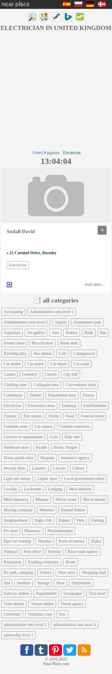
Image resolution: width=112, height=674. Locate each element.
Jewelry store (14, 468)
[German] (90, 5)
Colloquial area (46, 384)
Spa (7, 583)
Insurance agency (75, 458)
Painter (64, 520)
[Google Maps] (44, 16)
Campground (84, 353)
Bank (88, 332)
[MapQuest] (80, 16)
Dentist (35, 395)
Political (10, 551)
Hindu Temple (65, 447)
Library (78, 468)
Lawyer (59, 468)
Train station (14, 604)
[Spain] (67, 5)
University (12, 614)
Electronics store (41, 405)
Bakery (72, 332)
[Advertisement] (56, 90)
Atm (55, 332)
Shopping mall (94, 572)
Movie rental (65, 499)
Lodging (55, 489)
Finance (10, 416)
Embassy (69, 405)
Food (70, 416)
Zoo (62, 614)
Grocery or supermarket (23, 437)
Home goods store (19, 458)
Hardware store (16, 447)
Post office (32, 551)
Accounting (13, 311)
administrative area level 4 (74, 624)
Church (51, 374)
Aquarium (12, 332)
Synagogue (72, 593)
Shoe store (66, 572)
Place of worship (17, 541)
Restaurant (12, 562)
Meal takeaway (16, 499)
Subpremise (81, 583)
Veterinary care (40, 614)
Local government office (84, 478)
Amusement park (87, 322)
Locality (10, 489)
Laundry (39, 468)
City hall (71, 374)
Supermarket (46, 593)
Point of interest (71, 541)
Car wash (81, 364)
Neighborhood (16, 520)
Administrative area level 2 (26, 322)
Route (71, 562)
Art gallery (36, 332)
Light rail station (17, 478)
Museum (47, 510)
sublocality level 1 (18, 635)
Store (60, 583)
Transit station (42, 604)
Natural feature (73, 510)
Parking (97, 520)
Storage (43, 583)
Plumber (45, 541)
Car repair (58, 364)
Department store (62, 395)
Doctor (88, 395)
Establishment (94, 405)
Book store (69, 343)
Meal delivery (80, 489)
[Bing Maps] (68, 16)
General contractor (74, 426)
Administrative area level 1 (52, 311)
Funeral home (92, 416)
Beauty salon (14, 343)
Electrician (18, 265)
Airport (60, 322)
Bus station (43, 353)
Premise (54, 551)
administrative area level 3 (25, 624)
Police (96, 541)
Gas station (43, 426)
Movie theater (94, 499)
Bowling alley (15, 353)
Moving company (18, 510)
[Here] (56, 16)
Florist (53, 416)
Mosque (42, 499)
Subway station (16, 593)
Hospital (47, 458)
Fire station (32, 416)
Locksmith (32, 489)
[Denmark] (102, 5)
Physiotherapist (60, 531)
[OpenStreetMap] (32, 16)
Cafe (62, 353)
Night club (43, 520)
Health (41, 447)
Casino (9, 374)
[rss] (84, 650)
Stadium (23, 583)
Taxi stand (97, 593)
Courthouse (13, 395)
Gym (53, 437)
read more (93, 284)
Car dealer (12, 364)
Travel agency (72, 604)
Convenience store (80, 384)
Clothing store (15, 384)
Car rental (35, 364)
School (45, 572)
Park (80, 520)
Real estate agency (83, 551)
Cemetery (30, 374)
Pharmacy (32, 531)
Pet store (11, 531)
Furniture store (16, 426)
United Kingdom (45, 152)
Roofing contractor (43, 562)
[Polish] (78, 5)
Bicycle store (42, 343)
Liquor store (47, 478)
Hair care (72, 437)
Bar (103, 332)
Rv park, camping (18, 572)
